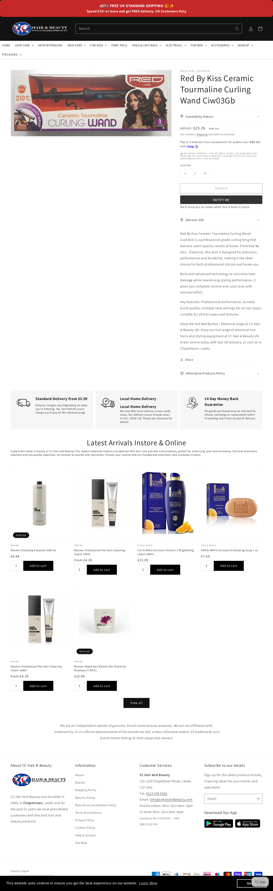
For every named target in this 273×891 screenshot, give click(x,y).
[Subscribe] (257, 798)
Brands (80, 782)
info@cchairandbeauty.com (171, 799)
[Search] (237, 28)
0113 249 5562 (156, 793)
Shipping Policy (85, 790)
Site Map (81, 843)
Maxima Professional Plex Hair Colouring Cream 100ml (99, 552)
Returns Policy (85, 798)
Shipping (202, 134)
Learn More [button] (148, 883)
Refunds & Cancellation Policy (95, 805)
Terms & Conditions (88, 813)
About (79, 775)
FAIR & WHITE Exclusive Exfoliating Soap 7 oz (229, 550)
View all (137, 703)
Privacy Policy (84, 820)
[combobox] (159, 29)
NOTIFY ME (221, 200)
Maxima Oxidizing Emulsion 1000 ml (33, 550)
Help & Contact (85, 835)
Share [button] (189, 360)
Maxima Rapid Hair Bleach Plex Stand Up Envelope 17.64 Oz (100, 668)
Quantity (185, 165)
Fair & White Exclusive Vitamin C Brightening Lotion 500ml (166, 552)
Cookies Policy (85, 827)
